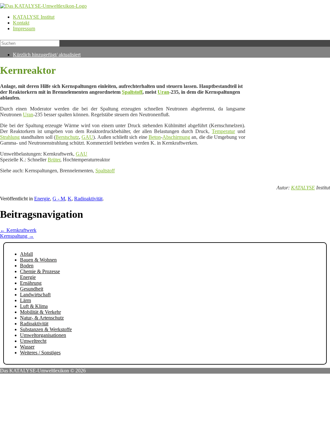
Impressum (24, 28)
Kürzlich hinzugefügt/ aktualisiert (47, 54)
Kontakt (21, 22)
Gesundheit (31, 289)
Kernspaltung (17, 236)
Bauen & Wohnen (38, 260)
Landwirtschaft (35, 294)
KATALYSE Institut (33, 17)
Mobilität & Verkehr (40, 312)
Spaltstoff (132, 92)
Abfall (26, 254)
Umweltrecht (33, 341)
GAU (87, 137)
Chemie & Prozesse (40, 271)
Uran (163, 92)
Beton (155, 137)
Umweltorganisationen (43, 335)
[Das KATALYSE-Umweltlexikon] (43, 6)
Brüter (54, 159)
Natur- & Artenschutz (42, 317)
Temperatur (223, 131)
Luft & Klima (34, 306)
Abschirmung (176, 137)
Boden (27, 265)
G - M (59, 198)
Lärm (25, 300)
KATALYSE (303, 187)
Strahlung (10, 137)
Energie (42, 198)
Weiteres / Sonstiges (40, 352)
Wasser (27, 346)
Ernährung (31, 283)
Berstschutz (67, 137)
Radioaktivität (88, 198)
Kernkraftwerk (18, 230)
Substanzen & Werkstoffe (46, 329)
